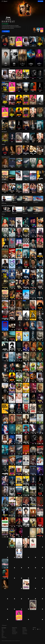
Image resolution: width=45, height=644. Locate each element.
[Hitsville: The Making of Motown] (5, 388)
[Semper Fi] (40, 533)
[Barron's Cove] (26, 253)
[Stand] (26, 533)
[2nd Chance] (19, 222)
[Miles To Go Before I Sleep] (26, 439)
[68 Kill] (33, 222)
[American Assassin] (40, 233)
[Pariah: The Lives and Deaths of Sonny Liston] (12, 481)
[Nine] (40, 450)
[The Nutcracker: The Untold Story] (40, 460)
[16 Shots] (12, 222)
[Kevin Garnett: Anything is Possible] (40, 398)
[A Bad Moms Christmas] (12, 253)
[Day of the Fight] (33, 315)
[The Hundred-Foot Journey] (26, 388)
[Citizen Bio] (33, 295)
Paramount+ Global (4, 637)
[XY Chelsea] (5, 615)
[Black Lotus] (40, 264)
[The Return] (12, 522)
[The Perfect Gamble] (40, 481)
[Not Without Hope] (19, 460)
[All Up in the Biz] (26, 233)
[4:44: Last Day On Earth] (26, 222)
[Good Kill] (19, 367)
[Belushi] (40, 253)
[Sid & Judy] (5, 553)
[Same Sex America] (33, 533)
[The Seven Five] (5, 543)
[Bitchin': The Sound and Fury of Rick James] (26, 264)
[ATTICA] (26, 243)
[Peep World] (19, 481)
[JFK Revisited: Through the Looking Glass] (12, 398)
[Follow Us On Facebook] (33, 629)
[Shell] (26, 543)
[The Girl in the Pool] (12, 367)
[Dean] (12, 326)
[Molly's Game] (33, 439)
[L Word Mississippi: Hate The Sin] (5, 419)
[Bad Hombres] (5, 253)
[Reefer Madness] (5, 522)
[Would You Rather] (33, 605)
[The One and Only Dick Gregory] (19, 470)
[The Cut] (5, 315)
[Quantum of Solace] (5, 502)
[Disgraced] (12, 336)
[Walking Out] (5, 595)
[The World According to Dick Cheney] (19, 605)
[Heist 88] (40, 377)
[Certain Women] (40, 284)
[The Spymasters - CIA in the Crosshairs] (5, 564)
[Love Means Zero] (40, 429)
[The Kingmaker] (26, 408)
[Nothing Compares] (26, 460)
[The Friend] (33, 357)
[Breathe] (40, 274)
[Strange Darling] (12, 564)
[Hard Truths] (26, 377)
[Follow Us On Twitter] (35, 629)
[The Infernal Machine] (5, 398)
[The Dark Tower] (26, 315)
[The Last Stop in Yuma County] (26, 419)
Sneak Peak (3, 636)
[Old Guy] (12, 470)
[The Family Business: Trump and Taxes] (19, 346)
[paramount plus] (5, 1)
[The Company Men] (40, 564)
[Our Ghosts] (26, 470)
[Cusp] (40, 305)
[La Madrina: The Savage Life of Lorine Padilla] (19, 419)
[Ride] (33, 522)
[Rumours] (12, 533)
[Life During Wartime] (40, 419)
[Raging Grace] (40, 502)
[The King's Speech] (12, 408)
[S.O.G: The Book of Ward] (19, 533)
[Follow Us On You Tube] (37, 629)
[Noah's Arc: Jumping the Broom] (5, 460)
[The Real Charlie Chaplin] (26, 512)
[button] (2, 1)
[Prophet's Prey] (33, 491)
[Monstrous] (5, 450)
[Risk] (40, 522)
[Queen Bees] (12, 502)
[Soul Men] (19, 553)
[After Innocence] (19, 233)
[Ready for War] (12, 512)
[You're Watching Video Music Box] (26, 615)
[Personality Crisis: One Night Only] (12, 491)
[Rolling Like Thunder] (5, 533)
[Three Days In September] (19, 574)
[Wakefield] (40, 584)
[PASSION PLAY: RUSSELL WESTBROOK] (40, 470)
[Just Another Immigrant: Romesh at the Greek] (33, 398)
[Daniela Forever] (19, 315)
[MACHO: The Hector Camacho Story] (5, 439)
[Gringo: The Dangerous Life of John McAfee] (40, 367)
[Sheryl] (33, 543)
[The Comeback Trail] (5, 305)
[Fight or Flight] (40, 346)
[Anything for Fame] (19, 243)
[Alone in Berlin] (33, 233)
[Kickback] (5, 408)
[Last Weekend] (33, 419)
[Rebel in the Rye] (40, 512)
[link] (40, 1)
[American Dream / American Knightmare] (5, 243)
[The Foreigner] (5, 357)
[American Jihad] (12, 243)
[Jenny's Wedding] (19, 398)
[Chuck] (19, 295)
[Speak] (26, 553)
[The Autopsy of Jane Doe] (33, 243)
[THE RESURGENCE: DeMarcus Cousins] (33, 502)
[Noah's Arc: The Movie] (12, 460)
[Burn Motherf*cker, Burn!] (19, 284)
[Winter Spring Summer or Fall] (5, 605)
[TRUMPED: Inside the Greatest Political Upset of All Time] (40, 574)
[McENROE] (12, 439)
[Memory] (19, 439)
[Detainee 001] (19, 326)
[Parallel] (5, 481)
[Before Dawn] (33, 253)
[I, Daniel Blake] (40, 388)
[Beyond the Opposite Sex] (12, 264)
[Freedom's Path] (26, 357)
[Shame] (12, 543)
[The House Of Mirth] (12, 388)
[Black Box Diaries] (33, 264)
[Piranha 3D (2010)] (19, 491)
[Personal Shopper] (5, 491)
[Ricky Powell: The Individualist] (26, 522)
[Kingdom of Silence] (19, 408)
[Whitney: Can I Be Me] (33, 595)
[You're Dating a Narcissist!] (19, 615)
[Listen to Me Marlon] (12, 429)
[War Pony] (12, 595)
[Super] (19, 564)
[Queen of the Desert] (19, 502)
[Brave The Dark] (33, 274)
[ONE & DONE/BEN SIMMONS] (5, 470)
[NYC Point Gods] (33, 450)
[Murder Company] (12, 450)
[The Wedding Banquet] (26, 595)
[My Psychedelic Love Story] (26, 450)
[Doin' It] (19, 336)
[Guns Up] (12, 377)
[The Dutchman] (5, 574)
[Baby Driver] (40, 243)
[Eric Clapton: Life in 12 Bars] (40, 336)
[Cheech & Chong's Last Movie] (5, 295)
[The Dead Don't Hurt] (40, 315)
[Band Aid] (19, 253)
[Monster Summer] (40, 439)
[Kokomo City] (40, 408)
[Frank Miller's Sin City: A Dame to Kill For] (19, 357)
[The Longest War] (19, 429)
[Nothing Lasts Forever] (33, 460)
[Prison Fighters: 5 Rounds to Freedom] (26, 491)
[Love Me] (33, 429)
